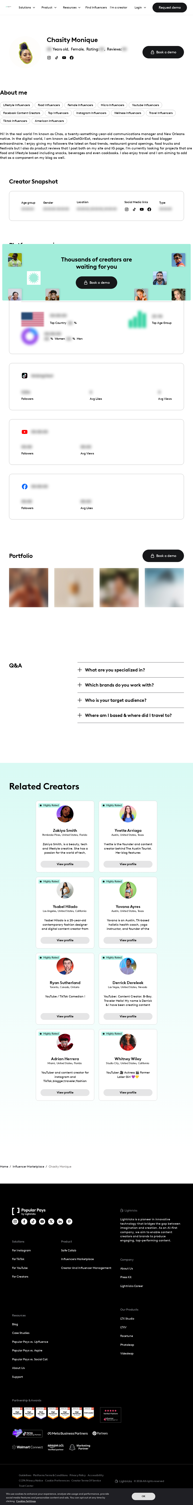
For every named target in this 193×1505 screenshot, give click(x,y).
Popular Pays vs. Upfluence (30, 1342)
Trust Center (26, 1485)
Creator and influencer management (86, 1268)
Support (17, 1377)
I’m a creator (118, 7)
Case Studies (20, 1333)
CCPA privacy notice (31, 1480)
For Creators (20, 1276)
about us (126, 1268)
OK (143, 1496)
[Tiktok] (33, 1221)
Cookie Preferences (57, 1480)
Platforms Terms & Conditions (50, 1475)
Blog (15, 1324)
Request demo (170, 7)
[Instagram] (15, 1221)
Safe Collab (68, 1250)
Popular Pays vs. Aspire (27, 1350)
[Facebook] (24, 1221)
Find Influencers (96, 7)
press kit (126, 1277)
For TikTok (18, 1259)
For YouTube (20, 1268)
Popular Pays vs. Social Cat (30, 1359)
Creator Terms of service (86, 1480)
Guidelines (25, 1475)
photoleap (127, 1345)
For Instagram (21, 1250)
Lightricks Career (131, 1286)
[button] (27, 7)
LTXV (123, 1327)
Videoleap (127, 1353)
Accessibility (96, 1475)
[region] (96, 1496)
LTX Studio (127, 1318)
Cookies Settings (26, 1501)
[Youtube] (42, 1221)
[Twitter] (51, 1221)
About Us (18, 1368)
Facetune (126, 1336)
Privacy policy (78, 1475)
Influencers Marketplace (77, 1259)
